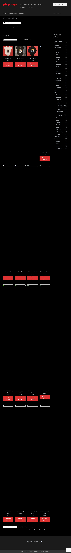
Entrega (39, 4)
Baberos (58, 83)
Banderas (58, 141)
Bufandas (58, 52)
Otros (57, 143)
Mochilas (58, 71)
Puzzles (57, 146)
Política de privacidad (24, 4)
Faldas (57, 120)
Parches (57, 75)
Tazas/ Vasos (59, 148)
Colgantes (58, 61)
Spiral (57, 127)
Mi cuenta (21, 13)
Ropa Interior (59, 124)
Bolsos (57, 50)
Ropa (55, 92)
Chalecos (58, 117)
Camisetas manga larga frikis (62, 114)
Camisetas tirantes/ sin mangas (62, 106)
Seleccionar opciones (8, 64)
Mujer (59, 109)
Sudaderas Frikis (59, 131)
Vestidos (58, 134)
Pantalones (58, 122)
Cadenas (58, 54)
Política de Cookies (43, 551)
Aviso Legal (33, 4)
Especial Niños (57, 80)
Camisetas (58, 87)
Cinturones (58, 59)
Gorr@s (57, 66)
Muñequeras (58, 73)
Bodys (57, 85)
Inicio (5, 27)
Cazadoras (56, 45)
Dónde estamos (23, 7)
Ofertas (56, 90)
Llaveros (58, 68)
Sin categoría (57, 136)
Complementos (57, 47)
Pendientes (58, 78)
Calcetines (58, 97)
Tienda (4, 13)
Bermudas (58, 94)
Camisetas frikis (59, 111)
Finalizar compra (13, 13)
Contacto (31, 7)
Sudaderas (58, 129)
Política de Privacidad (33, 551)
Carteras (58, 57)
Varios (55, 138)
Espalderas (58, 64)
